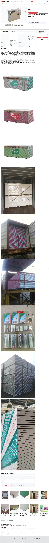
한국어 (30, 538)
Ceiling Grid (12, 528)
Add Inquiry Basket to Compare (14, 27)
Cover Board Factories (24, 532)
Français (15, 538)
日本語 (32, 538)
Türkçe (38, 538)
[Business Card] (47, 34)
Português (13, 538)
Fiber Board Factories (17, 532)
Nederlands (26, 538)
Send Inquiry (33, 12)
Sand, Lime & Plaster (3, 528)
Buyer (31, 3)
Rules (47, 3)
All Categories (3, 3)
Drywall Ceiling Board (17, 528)
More (1, 535)
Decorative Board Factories (11, 532)
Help (35, 3)
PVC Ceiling (8, 528)
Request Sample (43, 14)
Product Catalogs (11, 520)
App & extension (39, 3)
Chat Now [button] (44, 12)
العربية (28, 538)
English (7, 538)
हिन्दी (34, 538)
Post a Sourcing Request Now (20, 485)
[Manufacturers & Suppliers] (5, 1)
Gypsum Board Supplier (37, 532)
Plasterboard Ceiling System (25, 528)
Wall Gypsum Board (43, 532)
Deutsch (23, 538)
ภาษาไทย (36, 538)
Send (6, 485)
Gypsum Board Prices (30, 532)
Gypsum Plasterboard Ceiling (32, 528)
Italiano (21, 538)
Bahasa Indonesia (44, 538)
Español (10, 538)
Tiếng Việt (41, 538)
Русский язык (18, 538)
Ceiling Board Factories (3, 532)
